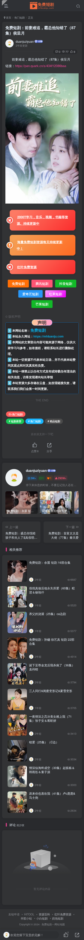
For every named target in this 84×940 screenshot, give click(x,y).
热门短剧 (19, 17)
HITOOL (29, 914)
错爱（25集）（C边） (44, 742)
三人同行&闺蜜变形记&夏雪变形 (50, 691)
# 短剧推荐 (15, 421)
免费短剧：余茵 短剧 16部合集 (49, 562)
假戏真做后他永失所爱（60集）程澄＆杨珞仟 (52, 590)
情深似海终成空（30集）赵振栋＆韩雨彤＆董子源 (52, 770)
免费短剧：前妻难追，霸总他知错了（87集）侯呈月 (40, 30)
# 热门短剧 (34, 421)
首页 (8, 17)
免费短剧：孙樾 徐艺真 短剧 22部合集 (51, 641)
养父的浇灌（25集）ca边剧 (47, 614)
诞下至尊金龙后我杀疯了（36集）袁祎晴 (52, 667)
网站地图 (59, 924)
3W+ (33, 478)
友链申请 (14, 914)
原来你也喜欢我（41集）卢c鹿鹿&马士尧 (52, 795)
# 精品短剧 (54, 421)
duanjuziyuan (25, 41)
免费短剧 (47, 924)
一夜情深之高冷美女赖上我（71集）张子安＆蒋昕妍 (50, 718)
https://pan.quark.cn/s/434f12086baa (40, 65)
